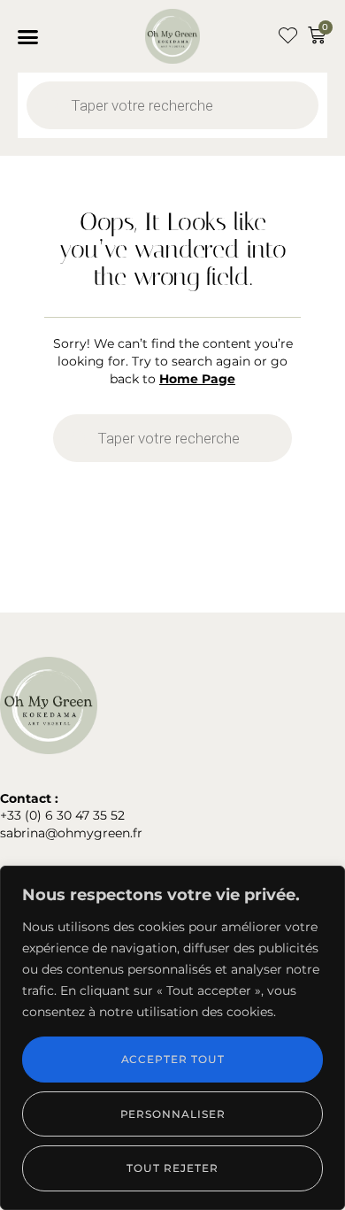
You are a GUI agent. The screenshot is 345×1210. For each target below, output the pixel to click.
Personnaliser (173, 1114)
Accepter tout (173, 1059)
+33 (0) (22, 815)
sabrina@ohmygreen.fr (71, 833)
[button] (28, 36)
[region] (172, 1038)
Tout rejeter (172, 1168)
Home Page (197, 379)
